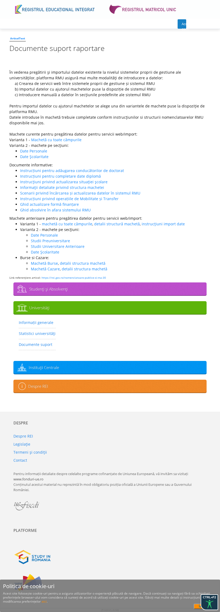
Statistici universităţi (37, 333)
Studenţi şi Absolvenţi (48, 289)
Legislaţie (21, 444)
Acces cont (184, 25)
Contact (20, 460)
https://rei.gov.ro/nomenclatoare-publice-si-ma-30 (74, 277)
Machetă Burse (44, 263)
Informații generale (36, 322)
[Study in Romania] (110, 557)
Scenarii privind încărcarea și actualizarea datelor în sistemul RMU (80, 193)
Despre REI (38, 386)
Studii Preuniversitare (50, 240)
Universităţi (39, 307)
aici (44, 601)
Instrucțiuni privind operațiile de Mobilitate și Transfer (69, 198)
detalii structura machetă (82, 263)
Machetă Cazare (45, 268)
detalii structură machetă (117, 223)
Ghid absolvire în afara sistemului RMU (55, 209)
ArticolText (17, 38)
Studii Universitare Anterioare (58, 246)
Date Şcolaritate (34, 156)
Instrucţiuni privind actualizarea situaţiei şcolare (64, 181)
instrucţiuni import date (163, 223)
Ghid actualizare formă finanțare (49, 204)
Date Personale (33, 151)
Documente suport (35, 344)
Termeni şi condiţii (30, 452)
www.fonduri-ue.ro (28, 479)
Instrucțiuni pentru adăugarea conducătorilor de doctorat (72, 170)
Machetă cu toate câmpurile (56, 139)
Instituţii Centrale (44, 367)
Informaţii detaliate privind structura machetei (62, 187)
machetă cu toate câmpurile (67, 223)
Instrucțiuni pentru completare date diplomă (60, 176)
